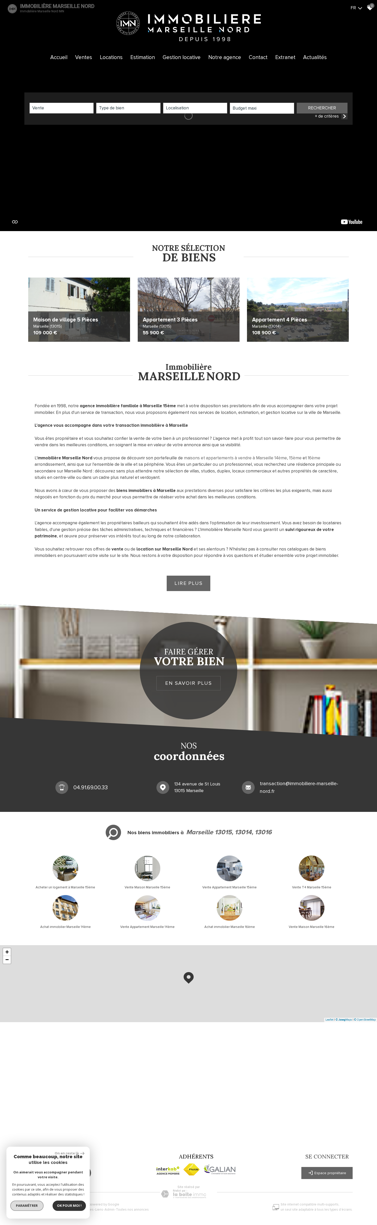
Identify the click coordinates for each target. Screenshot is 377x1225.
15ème (295, 458)
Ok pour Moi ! (69, 1205)
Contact (258, 57)
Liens (99, 1210)
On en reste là (67, 1153)
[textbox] (128, 108)
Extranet (285, 57)
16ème (314, 458)
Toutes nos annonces (132, 1210)
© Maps (344, 1019)
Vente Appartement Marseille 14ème (147, 927)
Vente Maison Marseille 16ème (311, 927)
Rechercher (322, 108)
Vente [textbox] (38, 108)
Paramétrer (27, 1205)
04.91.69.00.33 (90, 787)
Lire (188, 583)
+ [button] (7, 952)
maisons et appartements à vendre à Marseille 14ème (235, 458)
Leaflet (329, 1019)
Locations (111, 57)
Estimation (142, 57)
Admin (109, 1210)
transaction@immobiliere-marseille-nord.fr (299, 787)
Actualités (315, 57)
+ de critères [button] (327, 116)
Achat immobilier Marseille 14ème (65, 927)
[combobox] (61, 108)
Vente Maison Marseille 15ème (147, 887)
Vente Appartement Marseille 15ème (229, 887)
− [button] (7, 959)
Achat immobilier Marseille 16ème (229, 927)
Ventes (83, 57)
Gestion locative (182, 57)
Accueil (58, 57)
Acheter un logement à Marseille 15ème (65, 887)
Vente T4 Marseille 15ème (311, 887)
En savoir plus (188, 683)
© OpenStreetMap (365, 1019)
